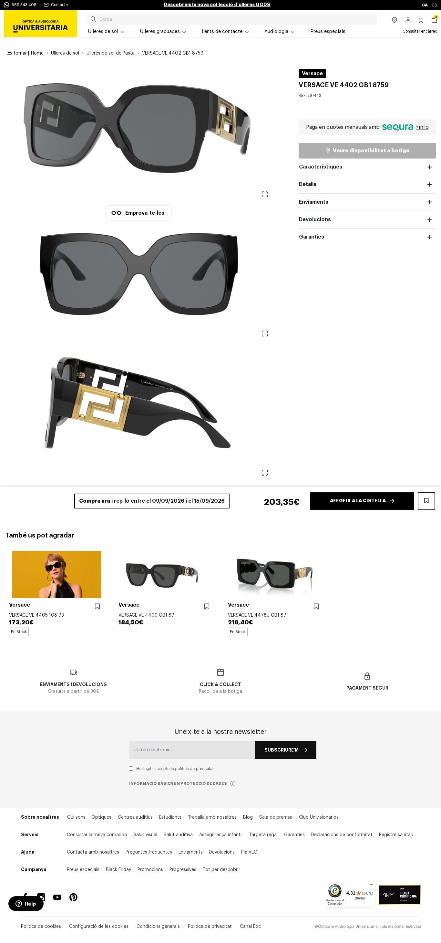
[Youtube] (57, 897)
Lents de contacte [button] (222, 31)
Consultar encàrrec (420, 31)
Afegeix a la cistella (358, 500)
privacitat (205, 769)
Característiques (320, 166)
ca (425, 5)
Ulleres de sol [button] (103, 31)
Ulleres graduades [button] (160, 31)
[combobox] (232, 19)
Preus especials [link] (327, 31)
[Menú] (371, 886)
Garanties (311, 237)
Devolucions (315, 219)
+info (422, 127)
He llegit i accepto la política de (175, 769)
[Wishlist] (97, 606)
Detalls (307, 184)
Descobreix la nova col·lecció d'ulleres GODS (217, 4)
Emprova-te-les (144, 213)
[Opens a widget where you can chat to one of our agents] (26, 904)
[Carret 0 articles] (434, 20)
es (434, 5)
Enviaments (313, 202)
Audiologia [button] (276, 31)
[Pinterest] (73, 897)
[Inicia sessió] (408, 21)
